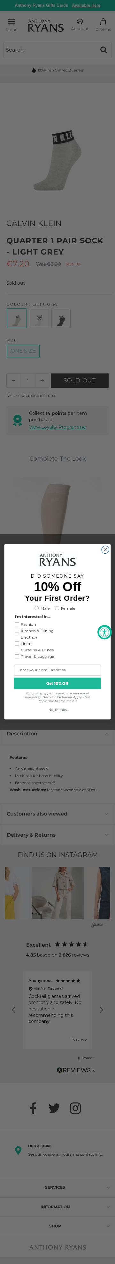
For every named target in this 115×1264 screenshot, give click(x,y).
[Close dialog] (105, 549)
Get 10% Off (57, 683)
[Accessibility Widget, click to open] (104, 632)
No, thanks (58, 710)
